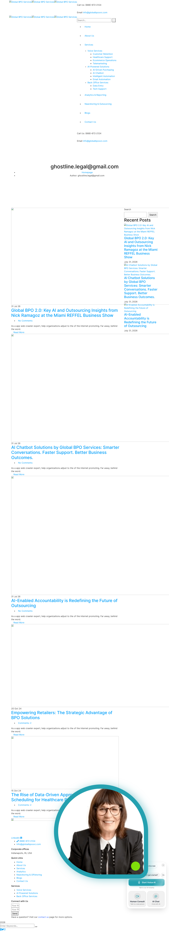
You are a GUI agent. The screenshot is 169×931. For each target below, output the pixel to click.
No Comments (25, 320)
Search (127, 209)
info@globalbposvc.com (95, 12)
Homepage (87, 172)
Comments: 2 (24, 723)
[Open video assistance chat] (101, 831)
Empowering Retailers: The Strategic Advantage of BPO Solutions (61, 715)
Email (79, 12)
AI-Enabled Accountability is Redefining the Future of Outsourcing (64, 603)
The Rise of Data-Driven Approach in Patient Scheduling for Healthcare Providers (55, 797)
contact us (43, 917)
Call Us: (81, 5)
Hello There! (159, 875)
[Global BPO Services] (20, 1)
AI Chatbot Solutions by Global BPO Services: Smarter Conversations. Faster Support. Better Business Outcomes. (65, 452)
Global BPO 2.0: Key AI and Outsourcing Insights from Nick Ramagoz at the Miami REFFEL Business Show (64, 313)
